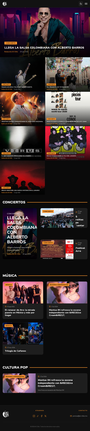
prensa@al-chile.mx (80, 416)
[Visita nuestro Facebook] (41, 416)
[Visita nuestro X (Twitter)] (45, 416)
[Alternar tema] (81, 3)
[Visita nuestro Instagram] (34, 416)
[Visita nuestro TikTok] (38, 416)
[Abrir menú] (86, 3)
